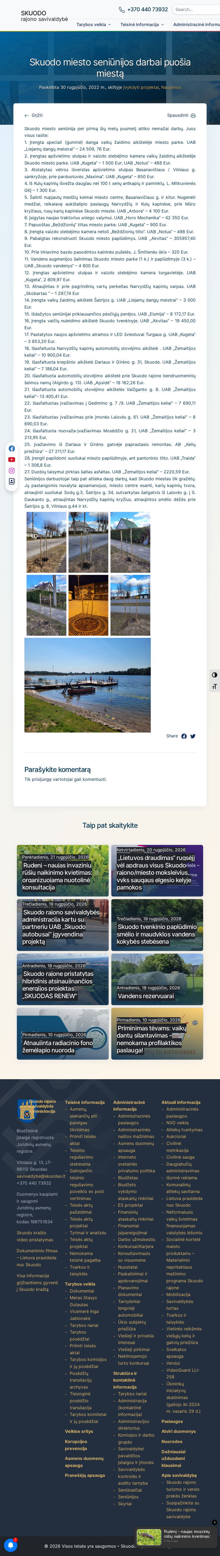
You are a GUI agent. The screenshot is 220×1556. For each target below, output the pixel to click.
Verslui (173, 1363)
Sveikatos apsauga (176, 1353)
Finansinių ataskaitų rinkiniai (135, 1215)
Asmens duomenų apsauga (136, 1147)
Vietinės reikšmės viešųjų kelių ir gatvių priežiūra (184, 1335)
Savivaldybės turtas (179, 1305)
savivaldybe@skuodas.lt (41, 1176)
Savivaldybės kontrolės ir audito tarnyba (133, 1476)
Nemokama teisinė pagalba (85, 1257)
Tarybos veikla (91, 24)
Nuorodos (172, 1441)
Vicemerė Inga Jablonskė (84, 1315)
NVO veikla (177, 1122)
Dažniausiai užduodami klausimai (173, 1458)
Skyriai (125, 1503)
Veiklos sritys (79, 1431)
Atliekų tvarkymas (184, 1129)
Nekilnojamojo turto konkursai (133, 1359)
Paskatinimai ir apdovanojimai (133, 1277)
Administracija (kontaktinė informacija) (132, 1407)
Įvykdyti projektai (141, 87)
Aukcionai (176, 1136)
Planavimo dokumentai (130, 1291)
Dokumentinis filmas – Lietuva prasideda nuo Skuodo (37, 1257)
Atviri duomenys (179, 1431)
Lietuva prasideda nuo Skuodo (184, 1202)
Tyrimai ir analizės (88, 1232)
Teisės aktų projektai (81, 1222)
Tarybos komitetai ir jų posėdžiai (88, 1418)
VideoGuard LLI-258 (183, 1373)
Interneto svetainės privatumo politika (136, 1163)
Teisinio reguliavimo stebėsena (81, 1157)
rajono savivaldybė (44, 15)
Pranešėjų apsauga (85, 1475)
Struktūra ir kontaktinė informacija (125, 1380)
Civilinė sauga (180, 1157)
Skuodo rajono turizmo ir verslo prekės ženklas (183, 1489)
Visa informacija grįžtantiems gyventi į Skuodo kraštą (37, 1282)
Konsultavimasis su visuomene (134, 1257)
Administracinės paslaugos (134, 1119)
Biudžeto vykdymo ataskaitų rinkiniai (135, 1191)
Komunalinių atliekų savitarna (183, 1188)
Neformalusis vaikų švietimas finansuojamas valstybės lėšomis (184, 1222)
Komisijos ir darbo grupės (136, 1438)
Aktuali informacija (181, 1102)
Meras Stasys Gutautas (83, 1301)
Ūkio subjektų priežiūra (132, 1325)
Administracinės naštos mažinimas (136, 1133)
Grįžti (37, 115)
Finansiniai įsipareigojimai (132, 1229)
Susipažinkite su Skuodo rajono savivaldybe (182, 1509)
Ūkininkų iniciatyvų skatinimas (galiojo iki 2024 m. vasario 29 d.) (183, 1397)
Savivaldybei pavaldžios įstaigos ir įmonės (136, 1455)
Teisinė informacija (139, 24)
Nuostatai (128, 1267)
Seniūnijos (128, 1496)
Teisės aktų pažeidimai (81, 1208)
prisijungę (42, 779)
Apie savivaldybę (179, 1475)
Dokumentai (82, 1291)
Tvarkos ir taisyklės (80, 1270)
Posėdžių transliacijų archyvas (80, 1380)
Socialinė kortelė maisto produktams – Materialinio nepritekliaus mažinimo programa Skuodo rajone (184, 1263)
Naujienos (171, 87)
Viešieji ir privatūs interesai (136, 1339)
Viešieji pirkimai (134, 1349)
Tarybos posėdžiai (79, 1335)
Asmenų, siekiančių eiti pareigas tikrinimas (83, 1119)
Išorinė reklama (181, 1177)
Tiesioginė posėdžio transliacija (80, 1400)
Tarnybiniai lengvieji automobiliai (130, 1308)
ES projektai (130, 1205)
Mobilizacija (178, 1294)
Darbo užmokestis (136, 1239)
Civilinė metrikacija (177, 1147)
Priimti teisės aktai (83, 1140)
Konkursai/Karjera (135, 1246)
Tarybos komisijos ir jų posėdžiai (88, 1363)
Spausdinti (177, 115)
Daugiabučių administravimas (182, 1167)
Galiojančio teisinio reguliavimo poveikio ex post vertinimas (87, 1184)
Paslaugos (172, 1421)
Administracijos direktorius (133, 1425)
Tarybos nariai (84, 1325)
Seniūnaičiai (130, 1490)
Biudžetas (128, 1177)
